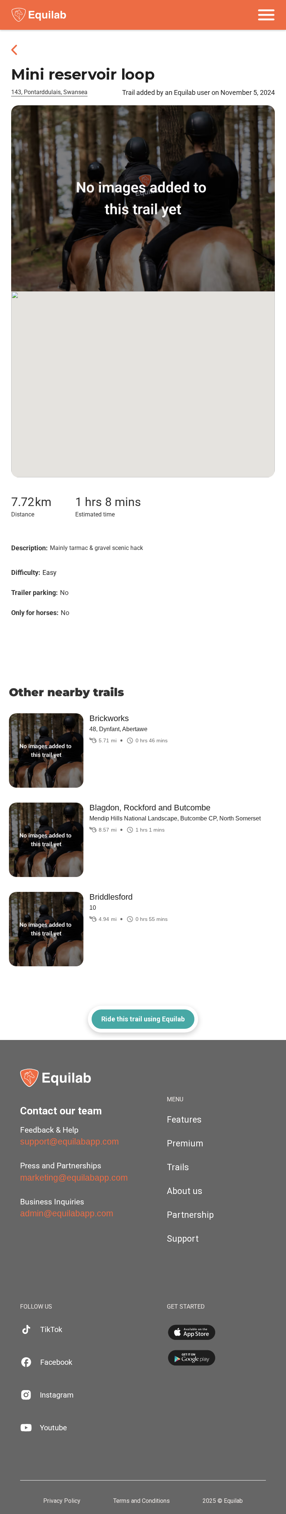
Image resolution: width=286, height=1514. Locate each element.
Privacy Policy (61, 1501)
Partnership (190, 1215)
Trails (178, 1167)
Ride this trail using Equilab (143, 1019)
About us (184, 1191)
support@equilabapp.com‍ (69, 1141)
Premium (185, 1144)
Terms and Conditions (141, 1501)
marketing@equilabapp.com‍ (74, 1177)
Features (184, 1120)
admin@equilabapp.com (66, 1213)
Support (182, 1239)
